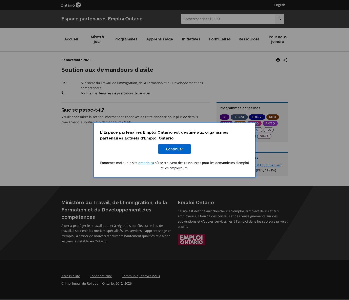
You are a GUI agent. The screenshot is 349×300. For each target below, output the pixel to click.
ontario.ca (146, 163)
